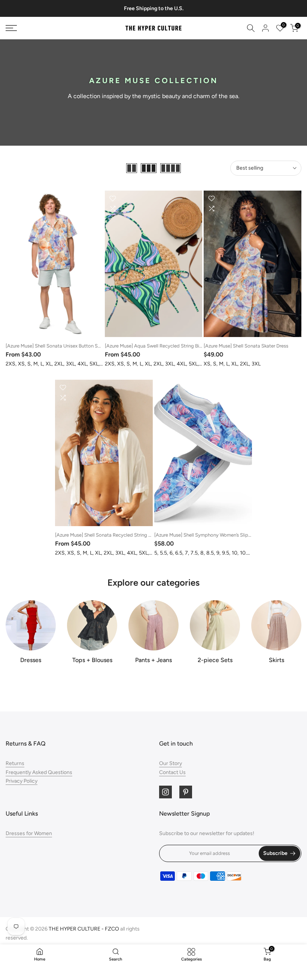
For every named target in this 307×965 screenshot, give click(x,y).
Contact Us (172, 772)
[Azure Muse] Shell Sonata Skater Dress (246, 346)
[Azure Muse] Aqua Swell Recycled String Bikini (155, 346)
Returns (15, 763)
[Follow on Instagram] (165, 792)
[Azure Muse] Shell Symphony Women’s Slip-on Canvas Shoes (221, 535)
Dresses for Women (29, 833)
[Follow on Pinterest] (185, 792)
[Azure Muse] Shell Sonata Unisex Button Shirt (55, 346)
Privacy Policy (21, 781)
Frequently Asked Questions (39, 772)
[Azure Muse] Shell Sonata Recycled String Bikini (107, 535)
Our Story (170, 763)
